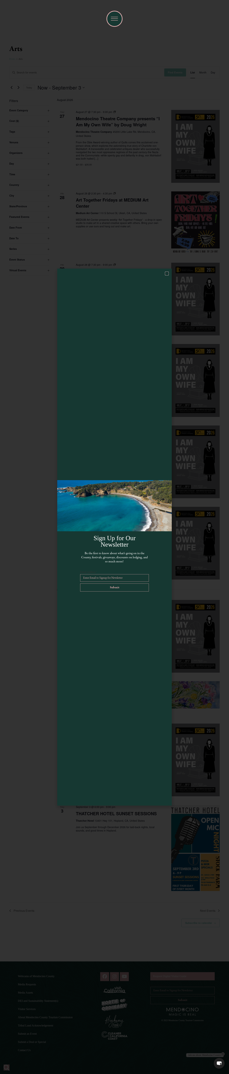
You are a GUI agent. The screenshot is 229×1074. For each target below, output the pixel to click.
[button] (219, 1063)
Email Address (88, 572)
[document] (114, 537)
